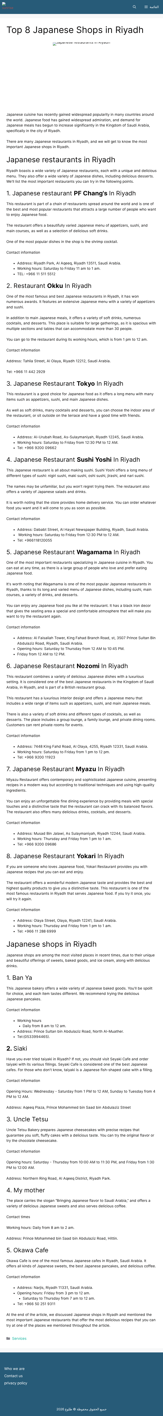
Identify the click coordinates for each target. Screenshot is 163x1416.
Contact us (13, 1376)
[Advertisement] (81, 82)
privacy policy (15, 1383)
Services (19, 1338)
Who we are (14, 1369)
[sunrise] (7, 7)
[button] (134, 7)
